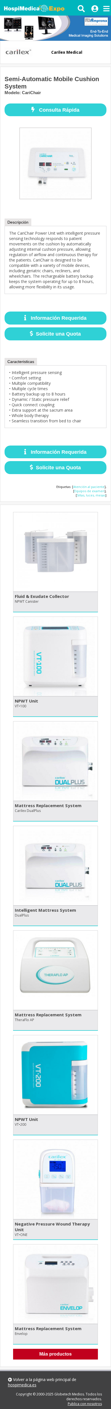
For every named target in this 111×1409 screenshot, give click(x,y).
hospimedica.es (22, 1385)
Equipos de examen (89, 491)
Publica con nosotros (85, 1403)
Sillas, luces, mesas (91, 495)
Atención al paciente (88, 487)
